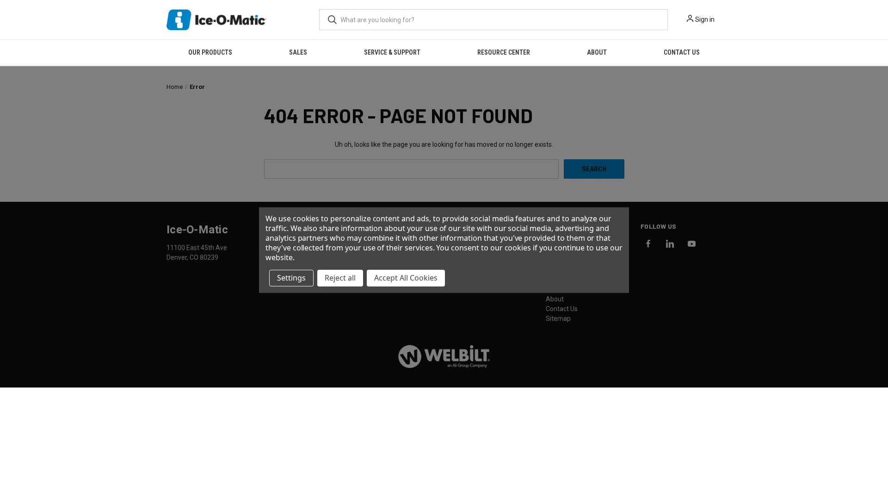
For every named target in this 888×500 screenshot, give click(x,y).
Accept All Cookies (406, 278)
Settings (291, 278)
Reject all (340, 278)
